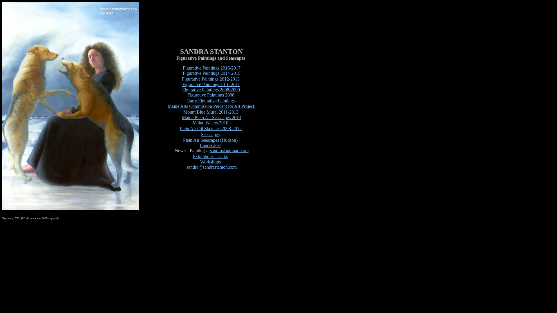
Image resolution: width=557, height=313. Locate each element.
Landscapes (210, 145)
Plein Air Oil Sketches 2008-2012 (211, 128)
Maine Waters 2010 (210, 122)
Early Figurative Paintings (211, 100)
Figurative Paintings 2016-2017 (211, 67)
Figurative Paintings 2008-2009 (211, 89)
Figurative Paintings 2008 (210, 94)
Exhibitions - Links (210, 156)
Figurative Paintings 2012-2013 (211, 79)
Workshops (210, 161)
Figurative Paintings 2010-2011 (211, 84)
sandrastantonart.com (229, 150)
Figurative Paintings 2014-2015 (211, 73)
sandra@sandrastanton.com (212, 167)
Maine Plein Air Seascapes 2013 (211, 117)
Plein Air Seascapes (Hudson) (210, 140)
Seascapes (210, 134)
